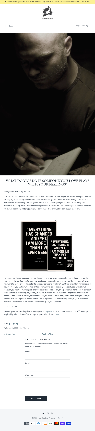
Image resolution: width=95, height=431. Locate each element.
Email (27, 363)
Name (28, 351)
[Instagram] (52, 413)
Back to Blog (47, 334)
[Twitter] (43, 413)
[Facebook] (47, 413)
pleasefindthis (43, 418)
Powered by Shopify (56, 418)
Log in (78, 26)
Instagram (47, 311)
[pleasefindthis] (47, 13)
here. (57, 314)
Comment (29, 375)
